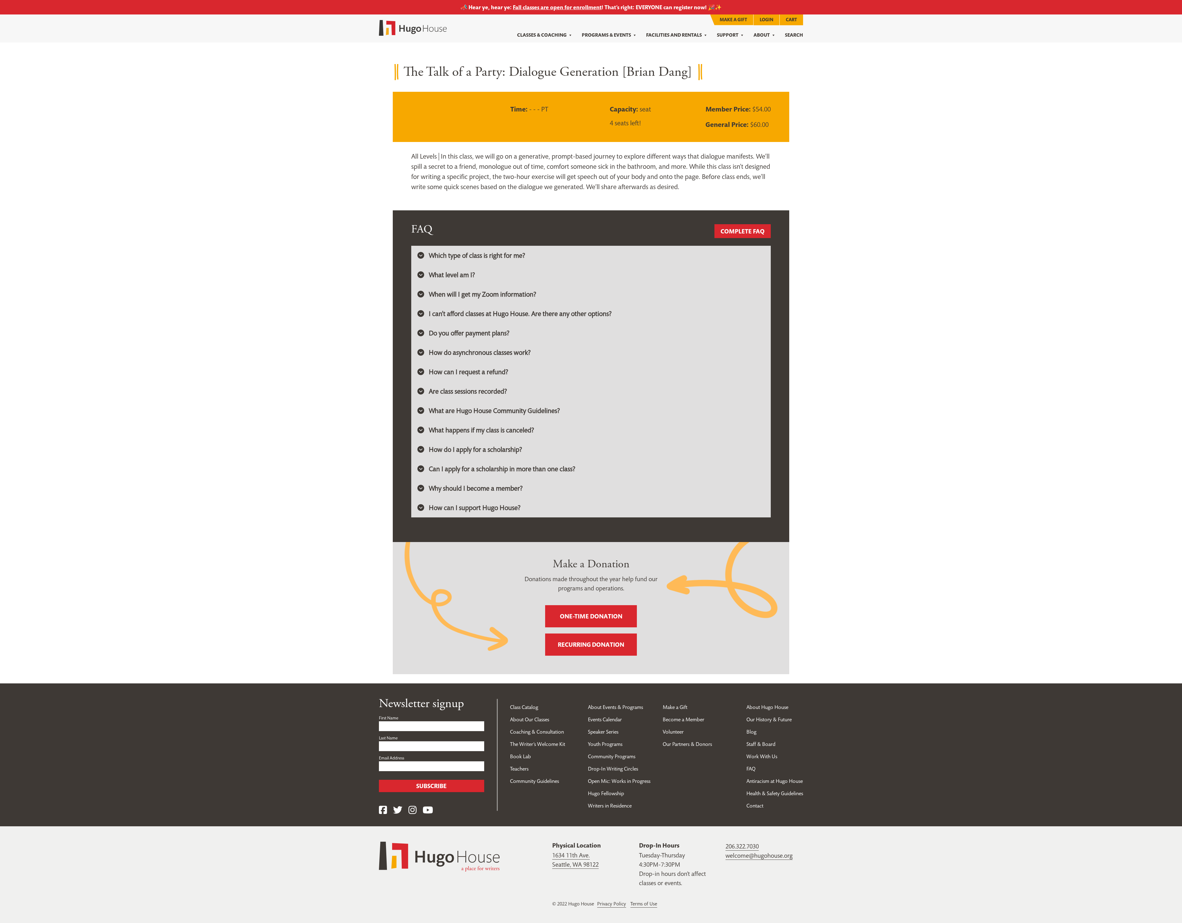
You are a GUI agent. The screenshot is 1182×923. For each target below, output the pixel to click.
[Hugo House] (439, 856)
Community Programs (611, 756)
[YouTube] (428, 810)
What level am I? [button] (452, 274)
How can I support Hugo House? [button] (475, 507)
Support (727, 35)
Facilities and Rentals (674, 35)
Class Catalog (524, 707)
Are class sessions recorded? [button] (468, 391)
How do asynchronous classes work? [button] (480, 352)
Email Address (391, 758)
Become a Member (683, 719)
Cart (791, 19)
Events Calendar (605, 719)
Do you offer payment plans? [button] (469, 333)
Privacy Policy (611, 904)
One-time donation (591, 616)
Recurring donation (591, 645)
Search (794, 35)
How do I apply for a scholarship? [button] (475, 449)
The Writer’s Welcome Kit (537, 744)
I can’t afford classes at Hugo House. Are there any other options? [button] (520, 313)
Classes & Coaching (542, 35)
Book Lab (520, 756)
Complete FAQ (743, 231)
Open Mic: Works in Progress (619, 781)
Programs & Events (606, 35)
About (762, 35)
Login (766, 19)
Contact (754, 805)
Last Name (388, 738)
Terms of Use (643, 904)
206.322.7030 (742, 846)
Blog (751, 731)
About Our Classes (529, 719)
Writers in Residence (610, 805)
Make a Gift (733, 19)
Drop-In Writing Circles (613, 768)
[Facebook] (383, 810)
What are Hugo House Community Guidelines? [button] (494, 410)
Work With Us (761, 756)
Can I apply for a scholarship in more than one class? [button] (502, 468)
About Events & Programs (615, 707)
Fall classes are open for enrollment (557, 7)
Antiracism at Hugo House (774, 781)
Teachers (519, 768)
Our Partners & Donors (687, 744)
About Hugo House (767, 707)
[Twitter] (397, 810)
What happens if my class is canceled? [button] (481, 430)
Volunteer (673, 731)
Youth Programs (605, 744)
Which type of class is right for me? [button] (477, 255)
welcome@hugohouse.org (759, 856)
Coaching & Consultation (537, 731)
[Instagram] (412, 810)
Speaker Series (603, 731)
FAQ (750, 768)
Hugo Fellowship (606, 793)
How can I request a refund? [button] (468, 371)
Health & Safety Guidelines (774, 793)
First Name (388, 718)
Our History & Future (769, 719)
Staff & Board (760, 744)
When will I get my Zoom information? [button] (482, 294)
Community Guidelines (534, 781)
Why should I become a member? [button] (476, 488)
